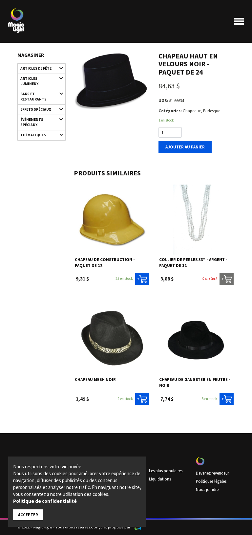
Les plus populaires (165, 470)
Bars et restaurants (33, 96)
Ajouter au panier (185, 146)
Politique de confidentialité (45, 501)
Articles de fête (36, 68)
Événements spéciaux (31, 122)
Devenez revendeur (212, 473)
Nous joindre (207, 489)
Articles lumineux (29, 81)
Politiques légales (211, 481)
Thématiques (33, 135)
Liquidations (160, 478)
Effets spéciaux (35, 109)
